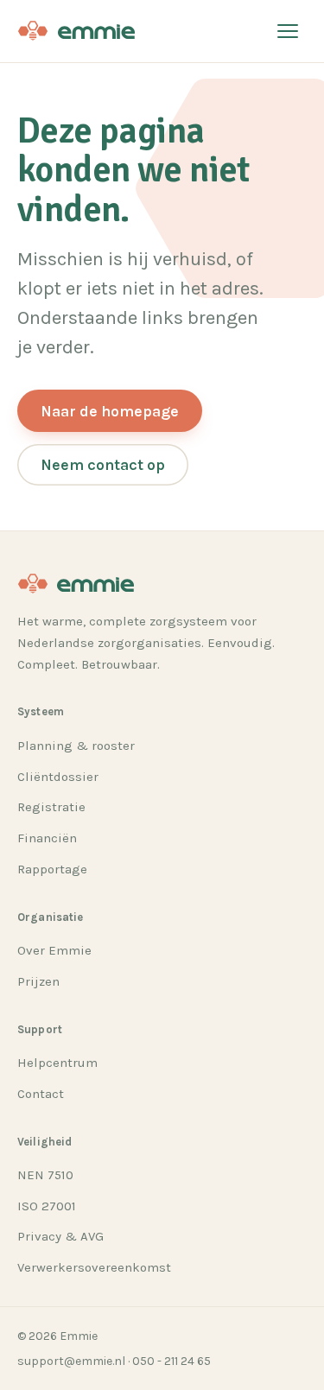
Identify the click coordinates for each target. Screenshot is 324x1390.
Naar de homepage (110, 411)
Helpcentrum (57, 1062)
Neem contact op (103, 464)
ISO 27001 (46, 1206)
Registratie (51, 807)
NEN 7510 (45, 1175)
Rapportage (52, 869)
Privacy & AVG (60, 1236)
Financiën (47, 838)
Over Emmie (54, 950)
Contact (40, 1093)
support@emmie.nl (71, 1361)
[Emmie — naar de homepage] (76, 31)
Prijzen (38, 981)
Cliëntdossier (57, 776)
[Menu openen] (288, 31)
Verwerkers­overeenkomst (94, 1267)
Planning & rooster (76, 745)
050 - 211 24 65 (171, 1361)
